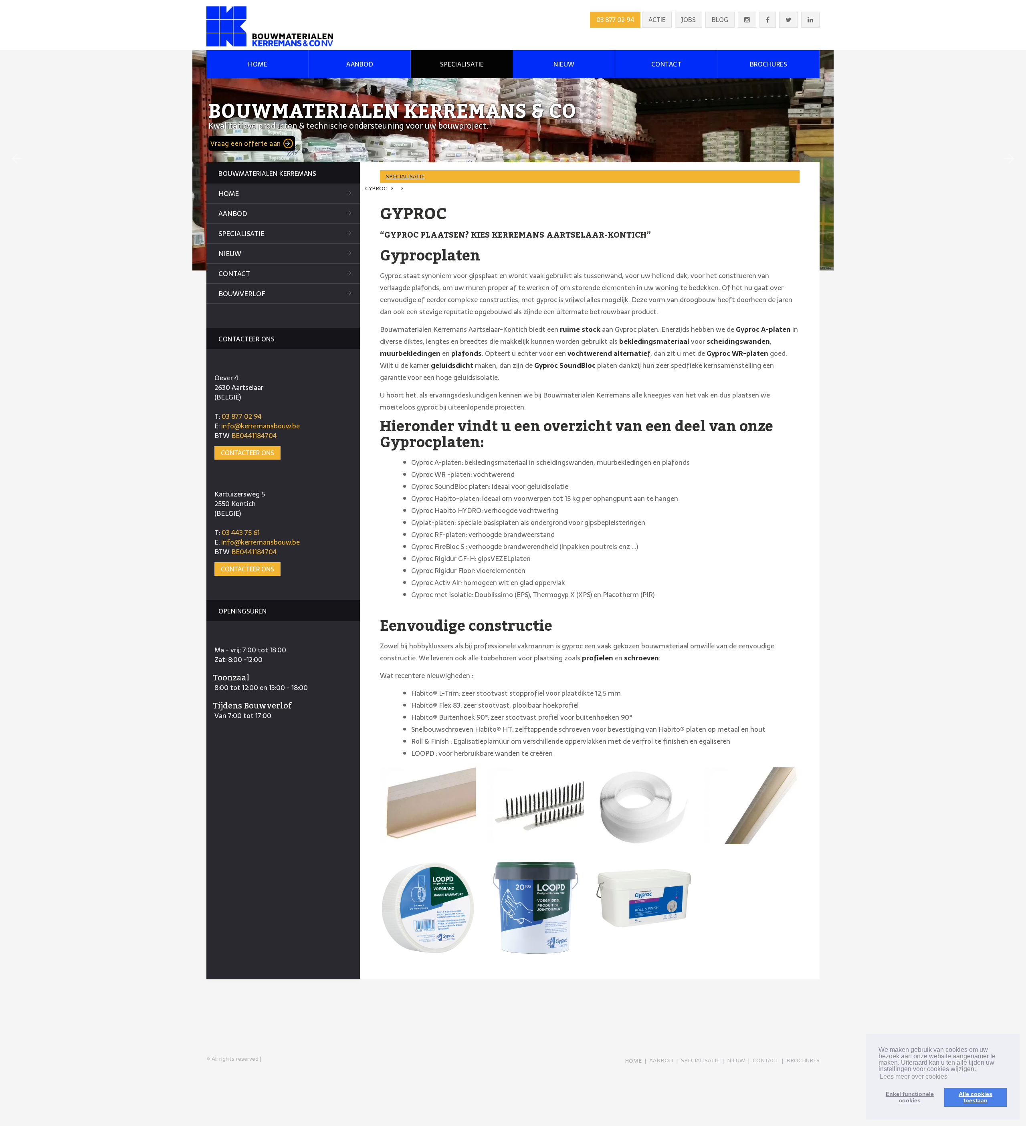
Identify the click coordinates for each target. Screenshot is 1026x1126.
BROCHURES (769, 64)
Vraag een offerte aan (245, 143)
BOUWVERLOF (241, 293)
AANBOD (359, 64)
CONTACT (666, 64)
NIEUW (564, 64)
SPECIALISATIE (462, 64)
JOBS (688, 19)
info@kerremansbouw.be (260, 426)
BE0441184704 (254, 435)
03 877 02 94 (615, 19)
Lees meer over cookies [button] (913, 1076)
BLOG (720, 19)
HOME (257, 64)
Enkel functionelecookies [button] (910, 1097)
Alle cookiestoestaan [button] (975, 1097)
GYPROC (376, 188)
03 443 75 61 (241, 532)
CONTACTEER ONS (247, 453)
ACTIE (656, 19)
